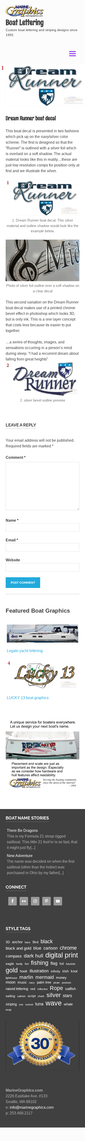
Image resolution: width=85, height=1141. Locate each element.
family (19, 963)
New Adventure (20, 856)
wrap (8, 1009)
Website (13, 560)
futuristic (71, 963)
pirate (56, 982)
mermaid (44, 977)
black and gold (18, 948)
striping (11, 1004)
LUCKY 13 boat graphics (28, 698)
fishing (39, 963)
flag (54, 963)
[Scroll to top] (76, 1132)
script (32, 996)
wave (54, 1003)
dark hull (33, 955)
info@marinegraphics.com (32, 1107)
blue (37, 948)
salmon (21, 996)
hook (23, 971)
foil (62, 964)
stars (67, 995)
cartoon (50, 948)
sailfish (70, 989)
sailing (10, 996)
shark (41, 996)
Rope (56, 988)
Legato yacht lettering (25, 651)
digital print (61, 955)
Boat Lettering (25, 22)
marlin (26, 977)
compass (14, 956)
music (22, 982)
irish (65, 971)
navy (32, 982)
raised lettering (17, 989)
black (47, 941)
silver (54, 995)
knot (74, 971)
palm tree (44, 982)
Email (12, 540)
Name (12, 520)
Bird (35, 942)
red (32, 989)
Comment (16, 457)
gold (12, 970)
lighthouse (11, 977)
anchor (17, 942)
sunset (29, 1004)
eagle (10, 964)
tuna (39, 1003)
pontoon (66, 982)
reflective (42, 989)
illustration (39, 970)
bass (27, 942)
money (61, 977)
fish (27, 963)
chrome (68, 948)
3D (8, 942)
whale (68, 1004)
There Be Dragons (22, 831)
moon (10, 982)
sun (21, 1004)
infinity (55, 971)
